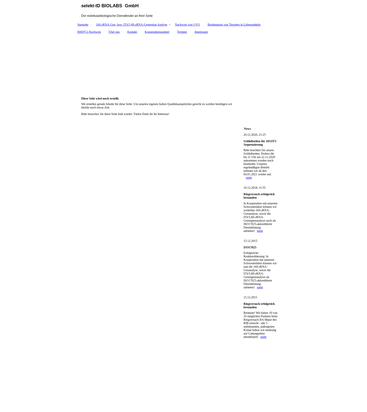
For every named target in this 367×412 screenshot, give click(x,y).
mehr (249, 177)
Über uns (114, 31)
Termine (182, 31)
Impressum (201, 31)
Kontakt (132, 31)
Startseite (82, 24)
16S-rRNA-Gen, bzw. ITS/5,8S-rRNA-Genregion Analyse (131, 24)
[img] (183, 10)
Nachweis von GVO (187, 24)
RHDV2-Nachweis (89, 31)
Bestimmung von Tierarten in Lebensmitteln (234, 24)
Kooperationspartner (157, 31)
